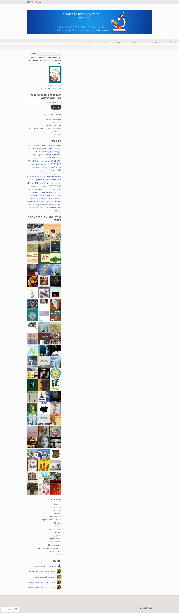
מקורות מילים (46, 179)
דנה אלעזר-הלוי (49, 155)
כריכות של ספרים (40, 164)
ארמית (41, 152)
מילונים (46, 177)
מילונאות (51, 176)
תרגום (58, 210)
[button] (52, 232)
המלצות (58, 510)
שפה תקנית (35, 208)
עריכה (38, 192)
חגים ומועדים (54, 160)
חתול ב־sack (57, 135)
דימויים (58, 154)
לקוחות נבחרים (102, 42)
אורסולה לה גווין (34, 145)
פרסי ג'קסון (30, 198)
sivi (55, 567)
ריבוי (56, 205)
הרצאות (133, 42)
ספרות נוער (55, 186)
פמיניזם (51, 198)
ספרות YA (47, 183)
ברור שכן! (56, 107)
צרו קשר (89, 42)
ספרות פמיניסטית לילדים (42, 186)
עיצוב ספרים (51, 192)
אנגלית (31, 148)
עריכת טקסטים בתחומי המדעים (50, 548)
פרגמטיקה (44, 198)
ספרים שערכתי (49, 189)
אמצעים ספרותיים (41, 149)
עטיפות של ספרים (36, 189)
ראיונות (43, 201)
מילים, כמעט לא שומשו (53, 119)
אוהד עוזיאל (45, 146)
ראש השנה (36, 202)
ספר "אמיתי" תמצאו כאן (53, 85)
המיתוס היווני (36, 158)
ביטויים (36, 151)
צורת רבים (57, 201)
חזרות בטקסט (42, 161)
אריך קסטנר (48, 152)
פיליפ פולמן (58, 198)
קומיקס (49, 201)
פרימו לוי (37, 199)
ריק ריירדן (50, 205)
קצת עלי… (172, 42)
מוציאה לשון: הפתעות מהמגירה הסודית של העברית (46, 174)
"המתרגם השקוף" (56, 146)
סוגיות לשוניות (56, 529)
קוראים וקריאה (56, 551)
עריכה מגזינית (51, 196)
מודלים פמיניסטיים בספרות (36, 171)
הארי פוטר (51, 158)
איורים (50, 148)
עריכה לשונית (56, 539)
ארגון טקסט (57, 152)
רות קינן (30, 202)
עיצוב (59, 193)
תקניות (30, 208)
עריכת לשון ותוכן (157, 42)
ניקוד (36, 179)
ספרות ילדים (35, 182)
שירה (59, 208)
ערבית (44, 192)
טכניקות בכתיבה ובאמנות (52, 520)
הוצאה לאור (43, 158)
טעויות (35, 161)
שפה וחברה (43, 208)
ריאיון (59, 205)
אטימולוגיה (57, 149)
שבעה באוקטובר (41, 205)
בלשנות (58, 504)
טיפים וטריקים (56, 517)
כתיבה (143, 42)
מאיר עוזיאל (38, 167)
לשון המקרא (46, 167)
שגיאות (30, 204)
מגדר (33, 167)
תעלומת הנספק (56, 122)
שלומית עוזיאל (51, 572)
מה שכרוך (53, 170)
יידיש (49, 164)
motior (53, 577)
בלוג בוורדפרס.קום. (146, 607)
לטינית (53, 167)
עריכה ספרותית (40, 196)
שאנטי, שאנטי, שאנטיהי (53, 125)
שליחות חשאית (52, 208)
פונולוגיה (32, 195)
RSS (28, 2)
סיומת (54, 183)
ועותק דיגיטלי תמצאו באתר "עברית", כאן (47, 88)
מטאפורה (58, 177)
